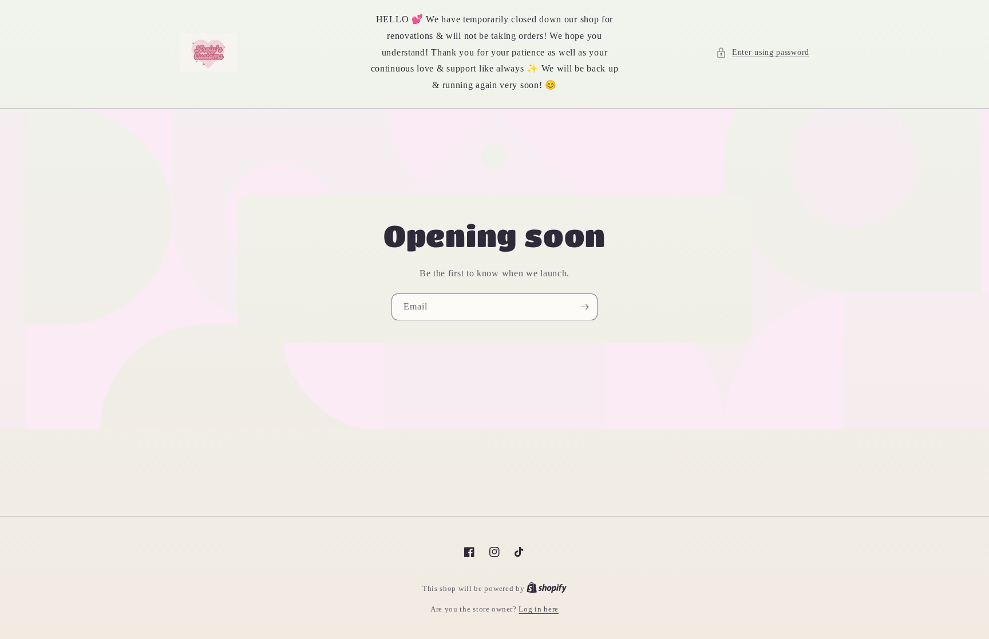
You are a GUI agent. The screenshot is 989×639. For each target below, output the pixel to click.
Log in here (539, 609)
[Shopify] (547, 588)
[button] (762, 52)
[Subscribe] (584, 306)
